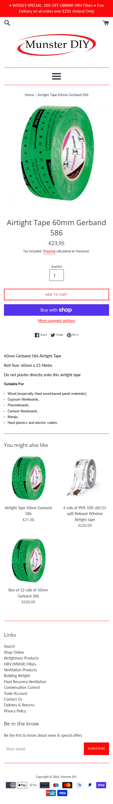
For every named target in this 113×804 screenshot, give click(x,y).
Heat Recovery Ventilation (25, 681)
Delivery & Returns (19, 705)
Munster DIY (68, 776)
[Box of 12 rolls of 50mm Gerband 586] (28, 560)
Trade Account (15, 693)
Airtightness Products (21, 658)
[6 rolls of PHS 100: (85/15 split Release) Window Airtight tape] (84, 478)
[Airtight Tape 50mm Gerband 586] (28, 478)
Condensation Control (22, 687)
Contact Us (13, 699)
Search (9, 646)
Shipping (49, 251)
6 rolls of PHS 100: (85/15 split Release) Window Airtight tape (84, 514)
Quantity (56, 266)
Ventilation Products (20, 670)
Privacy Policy (15, 711)
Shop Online (14, 652)
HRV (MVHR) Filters (20, 664)
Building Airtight (17, 675)
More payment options (56, 320)
